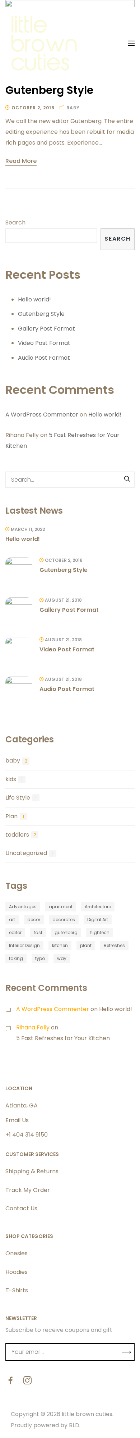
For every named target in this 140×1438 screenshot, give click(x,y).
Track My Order (27, 1190)
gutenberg (66, 932)
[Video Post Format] (18, 650)
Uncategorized (26, 853)
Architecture (98, 907)
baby (73, 108)
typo (40, 958)
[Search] (127, 479)
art (12, 919)
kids (10, 779)
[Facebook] (10, 1381)
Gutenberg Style (49, 90)
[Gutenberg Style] (18, 571)
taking (16, 958)
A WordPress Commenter (41, 414)
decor (33, 919)
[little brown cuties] (44, 43)
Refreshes (114, 945)
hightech (99, 932)
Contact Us (21, 1208)
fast (38, 932)
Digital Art (97, 919)
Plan (11, 816)
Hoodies (16, 1272)
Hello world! (34, 299)
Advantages (23, 907)
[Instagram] (27, 1381)
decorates (63, 919)
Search (15, 222)
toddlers (17, 835)
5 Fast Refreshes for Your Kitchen (63, 1038)
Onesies (16, 1253)
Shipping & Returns (32, 1171)
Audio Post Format (44, 358)
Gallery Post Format (46, 328)
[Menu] (131, 43)
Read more (21, 161)
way (61, 958)
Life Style (17, 797)
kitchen (60, 945)
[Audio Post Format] (18, 690)
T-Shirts (16, 1290)
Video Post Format (44, 343)
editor (15, 932)
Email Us (17, 1120)
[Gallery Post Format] (18, 610)
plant (86, 945)
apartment (61, 907)
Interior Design (24, 945)
